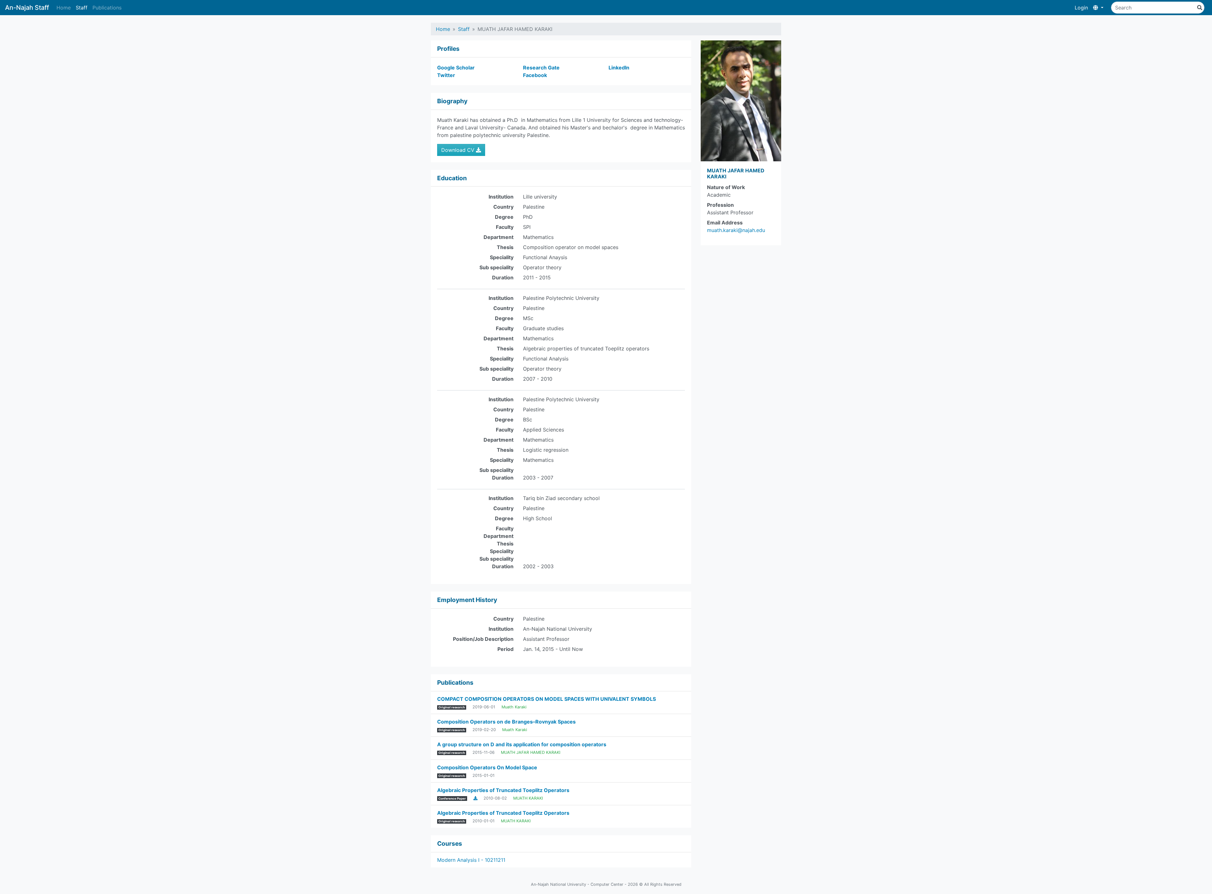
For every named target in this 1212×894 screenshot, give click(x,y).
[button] (1098, 7)
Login (1081, 7)
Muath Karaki (514, 707)
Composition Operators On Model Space (487, 767)
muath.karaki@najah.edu (736, 230)
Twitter (446, 75)
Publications (107, 7)
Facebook (535, 75)
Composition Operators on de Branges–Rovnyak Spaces (506, 721)
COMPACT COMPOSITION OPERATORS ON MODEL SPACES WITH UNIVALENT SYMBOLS (546, 699)
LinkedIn (619, 67)
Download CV (458, 150)
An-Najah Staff (27, 7)
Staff (81, 7)
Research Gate (541, 67)
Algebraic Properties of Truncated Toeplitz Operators (503, 790)
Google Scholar (456, 67)
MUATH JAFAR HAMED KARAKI (530, 752)
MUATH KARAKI (528, 798)
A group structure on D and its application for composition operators (521, 744)
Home (63, 7)
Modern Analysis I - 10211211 (471, 860)
